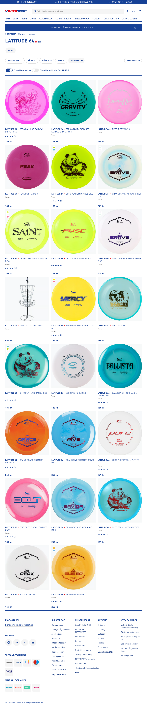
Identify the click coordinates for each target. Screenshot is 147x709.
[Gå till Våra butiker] (126, 11)
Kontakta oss (57, 625)
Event (77, 672)
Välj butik (63, 70)
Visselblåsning (58, 661)
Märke (45, 60)
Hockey (101, 643)
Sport (33, 19)
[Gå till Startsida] (16, 11)
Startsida (11, 34)
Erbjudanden (82, 19)
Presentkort (80, 645)
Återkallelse (57, 634)
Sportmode (103, 647)
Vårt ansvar (80, 636)
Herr (24, 19)
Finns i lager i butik (48, 70)
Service (78, 641)
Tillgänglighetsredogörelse (87, 668)
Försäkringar (57, 665)
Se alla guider (127, 655)
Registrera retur (59, 674)
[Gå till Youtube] (17, 642)
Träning (101, 625)
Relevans (132, 60)
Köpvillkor (56, 638)
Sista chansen (129, 19)
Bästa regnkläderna (130, 632)
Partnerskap (80, 663)
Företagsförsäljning (83, 654)
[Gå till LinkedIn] (33, 642)
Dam (8, 19)
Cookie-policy (58, 652)
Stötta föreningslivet (84, 650)
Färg (30, 60)
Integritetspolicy (59, 643)
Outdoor (101, 634)
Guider (95, 19)
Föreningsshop (111, 19)
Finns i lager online (22, 70)
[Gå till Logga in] (133, 11)
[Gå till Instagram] (9, 642)
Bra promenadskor (129, 644)
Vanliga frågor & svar (61, 629)
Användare (13, 60)
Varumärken (45, 19)
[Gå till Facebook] (25, 642)
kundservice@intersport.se (19, 625)
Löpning (101, 629)
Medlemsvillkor (58, 647)
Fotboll (101, 638)
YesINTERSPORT (59, 670)
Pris (60, 60)
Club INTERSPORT (83, 625)
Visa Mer (75, 60)
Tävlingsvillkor (58, 656)
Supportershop (64, 19)
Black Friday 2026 (105, 652)
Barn (15, 19)
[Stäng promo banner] (135, 27)
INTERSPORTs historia (85, 659)
